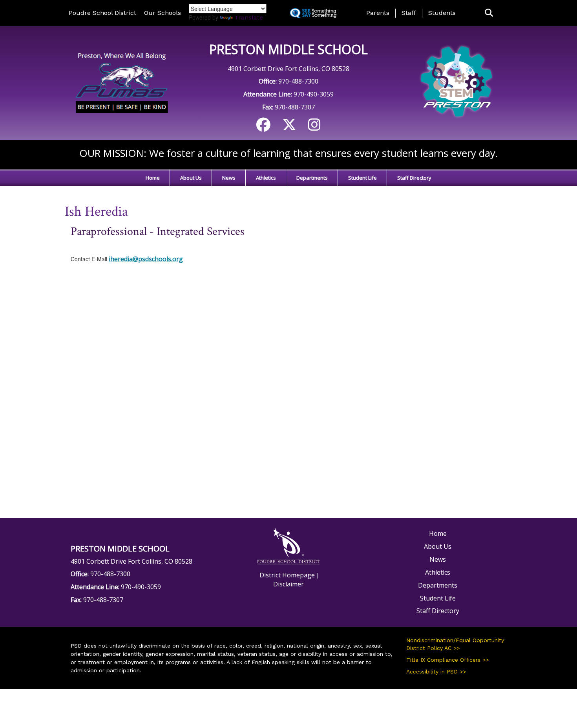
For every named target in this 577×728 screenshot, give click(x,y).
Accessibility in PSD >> (436, 671)
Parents (377, 12)
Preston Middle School (288, 49)
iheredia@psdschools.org (146, 259)
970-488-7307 (295, 107)
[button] (489, 13)
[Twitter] (289, 127)
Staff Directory (414, 177)
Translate (248, 17)
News (229, 177)
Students (442, 12)
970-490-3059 (314, 94)
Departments (312, 177)
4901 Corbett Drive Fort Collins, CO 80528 (288, 68)
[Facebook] (263, 127)
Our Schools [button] (162, 12)
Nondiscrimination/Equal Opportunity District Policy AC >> (455, 644)
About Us (191, 177)
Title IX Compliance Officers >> (447, 660)
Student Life (362, 177)
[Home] (121, 82)
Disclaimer (288, 584)
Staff (409, 12)
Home (153, 177)
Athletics (266, 177)
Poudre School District (102, 12)
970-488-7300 (298, 81)
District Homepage (287, 575)
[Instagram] (314, 127)
